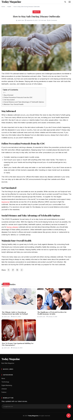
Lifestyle (4, 389)
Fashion (4, 392)
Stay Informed (9, 95)
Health (9, 6)
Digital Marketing (7, 385)
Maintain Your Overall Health (13, 104)
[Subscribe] (69, 406)
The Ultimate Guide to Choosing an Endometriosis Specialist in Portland (15, 313)
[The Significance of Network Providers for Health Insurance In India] (54, 299)
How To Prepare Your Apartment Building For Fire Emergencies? (17, 344)
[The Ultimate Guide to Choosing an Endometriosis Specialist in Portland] (19, 299)
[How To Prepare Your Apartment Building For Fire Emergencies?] (19, 330)
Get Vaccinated (9, 99)
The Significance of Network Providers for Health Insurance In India (52, 313)
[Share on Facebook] (13, 270)
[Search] (65, 2)
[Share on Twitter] (8, 270)
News (3, 378)
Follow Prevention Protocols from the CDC (18, 97)
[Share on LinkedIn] (17, 270)
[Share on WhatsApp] (21, 270)
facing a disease (12, 227)
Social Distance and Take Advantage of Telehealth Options (24, 102)
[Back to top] (68, 415)
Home (3, 6)
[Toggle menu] (69, 2)
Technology (5, 382)
